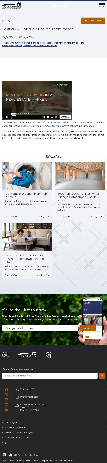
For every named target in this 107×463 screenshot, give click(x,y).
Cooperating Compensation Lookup (57, 460)
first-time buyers (62, 43)
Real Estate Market (12, 45)
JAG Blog (6, 20)
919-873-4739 (60, 6)
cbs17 (49, 43)
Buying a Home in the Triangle (29, 43)
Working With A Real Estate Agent (17, 432)
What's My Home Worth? (13, 427)
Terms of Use (8, 460)
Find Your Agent (9, 422)
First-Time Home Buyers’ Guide (16, 437)
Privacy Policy (23, 460)
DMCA (35, 460)
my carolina (78, 43)
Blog (4, 442)
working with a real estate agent (40, 45)
